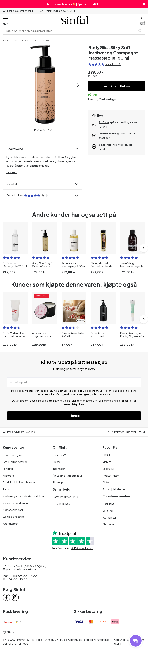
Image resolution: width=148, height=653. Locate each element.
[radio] (89, 64)
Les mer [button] (11, 172)
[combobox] (70, 30)
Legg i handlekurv (116, 86)
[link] (5, 40)
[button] (144, 4)
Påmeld (74, 416)
